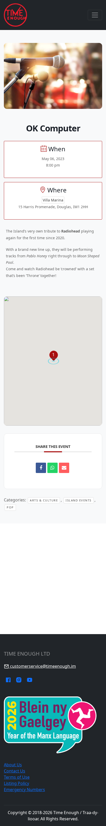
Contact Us (14, 771)
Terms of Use (17, 777)
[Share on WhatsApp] (52, 468)
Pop (10, 507)
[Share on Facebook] (41, 468)
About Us (13, 765)
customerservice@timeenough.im (42, 666)
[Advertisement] (53, 578)
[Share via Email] (64, 468)
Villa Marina (53, 200)
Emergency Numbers (24, 789)
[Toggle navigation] (95, 15)
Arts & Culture (44, 500)
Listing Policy (16, 783)
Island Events (79, 500)
